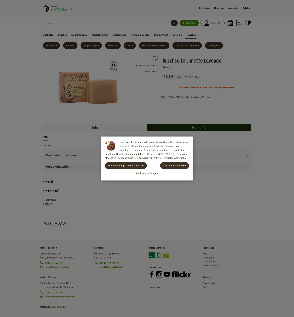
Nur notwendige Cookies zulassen (126, 165)
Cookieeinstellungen (147, 173)
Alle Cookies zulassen (174, 165)
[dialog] (147, 158)
